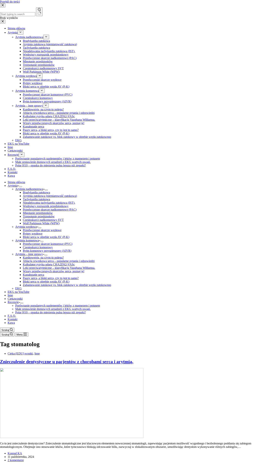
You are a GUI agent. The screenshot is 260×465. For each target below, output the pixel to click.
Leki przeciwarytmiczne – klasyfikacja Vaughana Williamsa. (59, 267)
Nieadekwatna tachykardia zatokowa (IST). (49, 202)
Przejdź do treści (10, 1)
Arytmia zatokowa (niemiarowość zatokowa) (50, 195)
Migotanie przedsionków (38, 213)
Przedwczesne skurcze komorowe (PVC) (47, 243)
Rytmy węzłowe (32, 233)
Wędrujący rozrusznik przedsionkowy (46, 206)
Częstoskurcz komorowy (38, 247)
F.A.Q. (12, 315)
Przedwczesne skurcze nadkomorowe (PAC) (50, 209)
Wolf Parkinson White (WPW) (41, 223)
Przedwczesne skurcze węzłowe (42, 230)
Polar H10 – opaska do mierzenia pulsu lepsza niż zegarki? (50, 312)
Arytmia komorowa (27, 240)
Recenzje (13, 302)
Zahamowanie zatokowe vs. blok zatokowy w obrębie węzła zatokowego (67, 285)
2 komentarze (16, 460)
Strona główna (16, 182)
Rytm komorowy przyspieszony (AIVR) (47, 250)
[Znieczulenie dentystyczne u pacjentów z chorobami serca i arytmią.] (71, 437)
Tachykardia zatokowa (36, 199)
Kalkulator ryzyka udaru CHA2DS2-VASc (49, 264)
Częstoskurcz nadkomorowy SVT (43, 219)
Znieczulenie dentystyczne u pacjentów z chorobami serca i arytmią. (66, 361)
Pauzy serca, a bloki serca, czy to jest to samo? (51, 278)
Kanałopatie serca (33, 274)
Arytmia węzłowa (26, 226)
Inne (10, 295)
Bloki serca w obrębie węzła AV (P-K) (46, 237)
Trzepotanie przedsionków (39, 216)
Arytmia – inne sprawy (29, 254)
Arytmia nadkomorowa (29, 189)
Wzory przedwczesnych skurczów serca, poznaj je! (53, 271)
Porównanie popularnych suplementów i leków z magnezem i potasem (57, 305)
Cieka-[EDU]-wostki (20, 353)
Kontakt (12, 319)
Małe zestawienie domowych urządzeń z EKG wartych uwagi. (53, 309)
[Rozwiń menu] (20, 186)
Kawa (11, 322)
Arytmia (13, 185)
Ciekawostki (15, 298)
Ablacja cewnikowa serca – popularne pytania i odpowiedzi (59, 261)
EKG (18, 288)
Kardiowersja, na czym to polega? (43, 257)
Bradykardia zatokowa (36, 192)
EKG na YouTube (18, 291)
